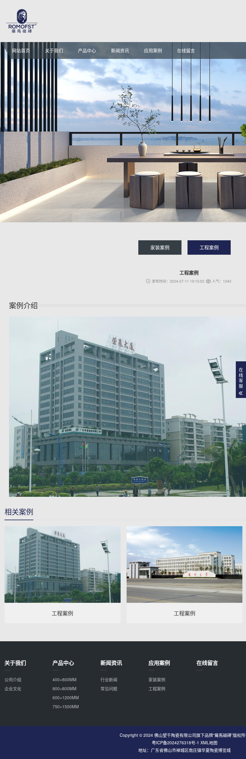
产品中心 (87, 50)
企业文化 (12, 688)
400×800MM (64, 679)
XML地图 (209, 742)
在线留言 (186, 50)
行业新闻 (108, 679)
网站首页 (21, 50)
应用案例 (153, 50)
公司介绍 (12, 679)
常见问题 (108, 688)
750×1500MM (65, 706)
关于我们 (54, 50)
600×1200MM (65, 697)
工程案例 (209, 247)
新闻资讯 (120, 50)
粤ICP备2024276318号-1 (175, 742)
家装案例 (160, 247)
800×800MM (64, 688)
